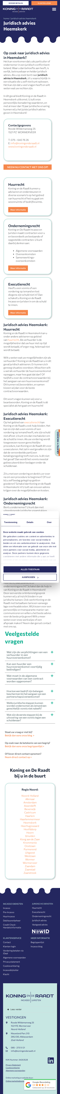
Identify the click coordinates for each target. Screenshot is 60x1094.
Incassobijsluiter (11, 970)
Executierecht (38, 912)
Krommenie (30, 842)
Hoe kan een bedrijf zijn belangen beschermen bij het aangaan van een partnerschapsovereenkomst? (26, 694)
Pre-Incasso (8, 912)
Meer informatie (18, 209)
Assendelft (30, 805)
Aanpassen (28, 577)
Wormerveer (30, 862)
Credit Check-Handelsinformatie (12, 926)
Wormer (30, 859)
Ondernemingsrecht (41, 916)
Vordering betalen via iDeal (13, 952)
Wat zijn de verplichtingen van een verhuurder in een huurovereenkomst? (27, 654)
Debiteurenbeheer (12, 920)
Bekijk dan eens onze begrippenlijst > (24, 746)
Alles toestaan (30, 569)
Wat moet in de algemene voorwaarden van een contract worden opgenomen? (25, 678)
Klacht (6, 974)
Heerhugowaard (30, 825)
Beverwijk (30, 809)
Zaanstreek (30, 872)
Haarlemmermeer (30, 819)
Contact (7, 942)
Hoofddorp (30, 829)
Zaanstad (30, 869)
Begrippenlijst (37, 942)
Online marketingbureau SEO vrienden (21, 1081)
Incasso (6, 908)
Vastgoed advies (40, 924)
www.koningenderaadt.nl (22, 146)
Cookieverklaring (11, 966)
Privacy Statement (13, 1065)
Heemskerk (30, 822)
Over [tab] (49, 522)
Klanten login (9, 946)
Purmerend (30, 849)
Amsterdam (30, 802)
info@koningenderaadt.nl (25, 143)
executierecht (32, 422)
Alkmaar (30, 799)
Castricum (30, 812)
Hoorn (30, 832)
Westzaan (30, 855)
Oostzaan (30, 845)
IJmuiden (30, 835)
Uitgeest (30, 852)
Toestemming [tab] (10, 522)
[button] (54, 9)
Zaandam (30, 866)
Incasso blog (36, 946)
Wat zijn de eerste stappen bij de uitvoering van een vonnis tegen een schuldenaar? (26, 717)
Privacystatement (11, 961)
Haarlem (30, 815)
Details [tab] (30, 522)
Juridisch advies (39, 920)
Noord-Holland (30, 795)
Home (6, 18)
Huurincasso (9, 916)
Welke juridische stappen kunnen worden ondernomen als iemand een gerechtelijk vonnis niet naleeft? (26, 705)
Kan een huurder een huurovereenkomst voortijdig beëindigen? (24, 666)
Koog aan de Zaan (30, 839)
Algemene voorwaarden (14, 957)
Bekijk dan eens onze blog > (19, 735)
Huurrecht (37, 908)
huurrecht (13, 339)
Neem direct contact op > (18, 757)
